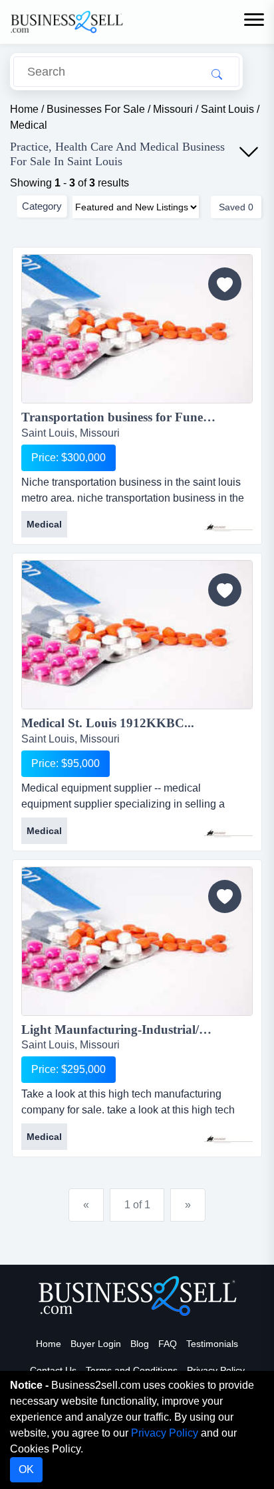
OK (26, 1469)
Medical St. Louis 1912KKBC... (107, 723)
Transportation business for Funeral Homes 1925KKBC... (137, 417)
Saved (236, 207)
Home (48, 1343)
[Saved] (224, 284)
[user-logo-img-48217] (228, 522)
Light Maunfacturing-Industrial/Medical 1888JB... (137, 1029)
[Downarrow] (248, 152)
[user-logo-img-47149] (228, 1133)
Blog (139, 1343)
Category (42, 206)
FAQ (167, 1343)
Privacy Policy (216, 1370)
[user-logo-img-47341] (228, 827)
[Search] (216, 73)
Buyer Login (95, 1343)
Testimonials (212, 1343)
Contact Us (53, 1370)
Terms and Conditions (132, 1370)
